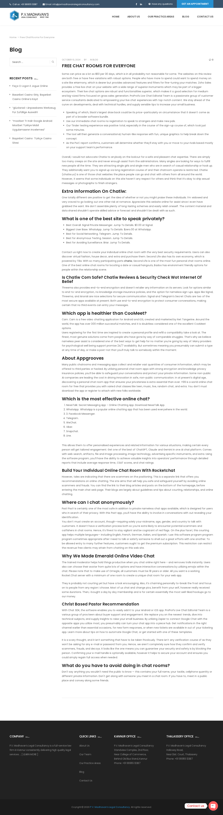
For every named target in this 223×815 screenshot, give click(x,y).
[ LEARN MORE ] (30, 754)
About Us (84, 745)
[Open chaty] (213, 806)
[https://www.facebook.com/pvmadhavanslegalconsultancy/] (136, 4)
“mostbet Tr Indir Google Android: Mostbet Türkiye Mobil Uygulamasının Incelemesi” (32, 125)
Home (115, 16)
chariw (128, 261)
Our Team (85, 754)
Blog (185, 16)
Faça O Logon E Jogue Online (30, 86)
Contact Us (205, 16)
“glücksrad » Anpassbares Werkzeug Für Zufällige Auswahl (34, 110)
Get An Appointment (195, 4)
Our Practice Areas (161, 16)
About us (133, 16)
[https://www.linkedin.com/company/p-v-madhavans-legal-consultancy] (141, 4)
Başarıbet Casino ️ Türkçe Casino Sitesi (32, 141)
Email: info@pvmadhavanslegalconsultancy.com (72, 4)
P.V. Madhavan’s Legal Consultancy (110, 807)
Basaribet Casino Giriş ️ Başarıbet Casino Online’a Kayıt (31, 97)
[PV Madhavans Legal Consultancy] (29, 15)
